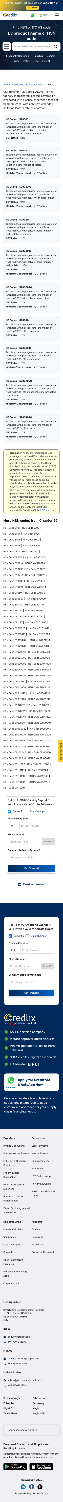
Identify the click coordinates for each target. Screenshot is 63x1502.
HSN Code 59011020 (14, 628)
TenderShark (10, 1413)
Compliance (9, 1237)
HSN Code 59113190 (37, 782)
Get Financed (31, 868)
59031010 (25, 150)
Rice (36, 61)
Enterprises (38, 1138)
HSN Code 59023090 (14, 657)
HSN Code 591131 (34, 610)
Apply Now (32, 7)
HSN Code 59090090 (14, 740)
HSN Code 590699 (13, 592)
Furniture (39, 56)
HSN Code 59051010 (14, 681)
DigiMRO (7, 1408)
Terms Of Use (40, 1493)
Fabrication (39, 1398)
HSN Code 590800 (13, 598)
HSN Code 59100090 (39, 758)
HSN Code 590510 (35, 581)
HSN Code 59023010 (39, 652)
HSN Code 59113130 (14, 776)
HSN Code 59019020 (39, 634)
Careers (36, 1229)
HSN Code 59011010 (35, 622)
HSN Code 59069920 (14, 699)
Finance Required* (18, 818)
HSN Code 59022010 (39, 646)
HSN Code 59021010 (39, 640)
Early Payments (40, 1145)
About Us (37, 1221)
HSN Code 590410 (13, 575)
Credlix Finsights (12, 1244)
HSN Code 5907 (31, 539)
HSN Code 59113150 (14, 782)
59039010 (25, 348)
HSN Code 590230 (13, 569)
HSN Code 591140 (34, 616)
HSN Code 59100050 (39, 752)
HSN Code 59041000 (39, 663)
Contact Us (9, 1252)
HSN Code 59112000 (38, 764)
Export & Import (38, 811)
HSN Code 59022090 (14, 652)
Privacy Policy (23, 1493)
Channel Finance (41, 1161)
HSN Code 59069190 (14, 693)
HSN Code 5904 (11, 533)
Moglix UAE (39, 1413)
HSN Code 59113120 (37, 770)
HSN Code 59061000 (14, 687)
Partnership (38, 1244)
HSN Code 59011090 (39, 628)
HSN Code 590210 (13, 563)
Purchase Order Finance (16, 1153)
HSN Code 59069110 (39, 687)
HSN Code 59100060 (14, 758)
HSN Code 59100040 (14, 752)
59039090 (25, 417)
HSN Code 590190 (34, 557)
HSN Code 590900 (36, 598)
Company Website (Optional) (24, 850)
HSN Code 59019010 (14, 634)
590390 (24, 320)
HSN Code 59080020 (14, 728)
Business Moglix (11, 1398)
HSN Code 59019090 (14, 640)
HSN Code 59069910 (39, 693)
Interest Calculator (13, 1229)
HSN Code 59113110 (13, 770)
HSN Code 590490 (35, 575)
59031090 (25, 186)
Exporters (9, 1138)
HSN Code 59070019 (14, 711)
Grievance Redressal (43, 1252)
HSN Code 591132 (12, 616)
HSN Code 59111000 (14, 764)
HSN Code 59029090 (14, 663)
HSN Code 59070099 (14, 722)
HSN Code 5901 (11, 527)
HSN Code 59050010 (14, 675)
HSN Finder (38, 1168)
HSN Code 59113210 (14, 787)
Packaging (38, 1403)
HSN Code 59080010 (39, 722)
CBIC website (47, 510)
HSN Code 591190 (12, 622)
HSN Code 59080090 (40, 728)
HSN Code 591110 (34, 604)
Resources (37, 1237)
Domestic (18, 811)
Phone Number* (17, 834)
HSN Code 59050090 (39, 675)
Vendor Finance (40, 1153)
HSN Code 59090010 (14, 734)
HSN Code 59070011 (14, 705)
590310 (23, 119)
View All (46, 61)
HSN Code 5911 (30, 551)
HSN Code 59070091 (39, 711)
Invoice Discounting (14, 1145)
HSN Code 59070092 (14, 717)
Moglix (36, 1408)
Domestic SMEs (12, 1221)
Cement (51, 56)
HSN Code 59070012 (38, 705)
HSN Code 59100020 (14, 746)
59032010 (25, 251)
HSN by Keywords (41, 1183)
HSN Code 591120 (12, 610)
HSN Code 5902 (30, 527)
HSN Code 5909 (31, 545)
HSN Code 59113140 (37, 776)
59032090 (25, 287)
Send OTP (48, 841)
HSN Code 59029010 (39, 657)
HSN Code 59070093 (39, 717)
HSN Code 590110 (13, 557)
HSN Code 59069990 (39, 699)
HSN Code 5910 (11, 551)
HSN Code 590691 (34, 587)
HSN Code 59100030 (39, 746)
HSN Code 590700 (35, 592)
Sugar (16, 61)
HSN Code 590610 (13, 587)
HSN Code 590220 (35, 563)
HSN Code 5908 (11, 545)
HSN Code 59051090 (39, 681)
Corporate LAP (11, 1283)
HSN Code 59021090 (14, 646)
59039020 (25, 381)
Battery (27, 61)
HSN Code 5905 (31, 533)
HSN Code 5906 (11, 539)
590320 (24, 219)
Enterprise (8, 1403)
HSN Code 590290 (35, 569)
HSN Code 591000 (13, 604)
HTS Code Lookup (41, 1176)
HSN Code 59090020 (39, 734)
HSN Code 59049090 (39, 669)
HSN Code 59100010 (39, 740)
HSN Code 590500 (13, 581)
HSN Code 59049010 (14, 669)
